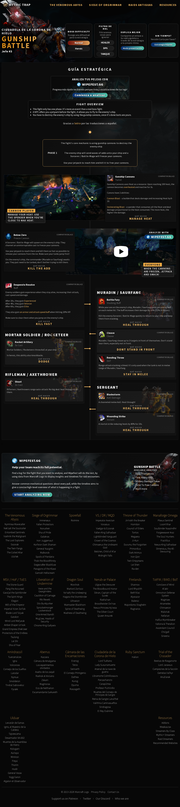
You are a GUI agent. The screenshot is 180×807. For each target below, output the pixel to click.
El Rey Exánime (105, 711)
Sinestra (165, 636)
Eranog (75, 660)
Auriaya (15, 752)
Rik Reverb (45, 599)
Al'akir (165, 588)
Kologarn (14, 748)
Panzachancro (105, 680)
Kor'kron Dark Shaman (45, 544)
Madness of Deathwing (75, 613)
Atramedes (165, 603)
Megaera (135, 536)
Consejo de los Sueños (14, 669)
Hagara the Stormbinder (75, 596)
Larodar (15, 673)
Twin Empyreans (135, 560)
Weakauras (165, 726)
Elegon (14, 600)
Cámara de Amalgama (45, 661)
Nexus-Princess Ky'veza (105, 607)
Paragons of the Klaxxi (45, 568)
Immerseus (45, 520)
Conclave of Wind (165, 584)
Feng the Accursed (15, 588)
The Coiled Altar (15, 552)
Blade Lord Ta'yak (15, 613)
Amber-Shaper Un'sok (14, 625)
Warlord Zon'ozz (75, 588)
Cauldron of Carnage (44, 595)
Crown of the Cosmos (105, 540)
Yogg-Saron (14, 777)
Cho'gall (165, 631)
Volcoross (15, 665)
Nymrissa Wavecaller (14, 524)
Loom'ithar (165, 524)
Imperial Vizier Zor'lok (14, 608)
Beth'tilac (135, 592)
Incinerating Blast (116, 206)
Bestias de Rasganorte (165, 660)
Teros (75, 665)
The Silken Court (105, 611)
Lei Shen (135, 564)
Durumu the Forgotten (135, 544)
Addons (165, 722)
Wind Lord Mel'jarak (15, 621)
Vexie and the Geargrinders (44, 590)
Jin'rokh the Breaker (135, 520)
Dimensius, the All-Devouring (165, 550)
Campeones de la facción (165, 669)
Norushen (45, 528)
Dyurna (75, 685)
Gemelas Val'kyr (165, 673)
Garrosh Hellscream (45, 572)
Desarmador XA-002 (14, 737)
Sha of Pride (45, 532)
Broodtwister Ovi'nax (105, 603)
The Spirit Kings (14, 596)
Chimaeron (165, 607)
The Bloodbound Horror (105, 588)
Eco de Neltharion (45, 688)
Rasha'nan (105, 599)
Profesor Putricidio (105, 688)
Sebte (77, 123)
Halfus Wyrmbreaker (165, 619)
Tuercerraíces (14, 657)
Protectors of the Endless (14, 633)
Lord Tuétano (105, 660)
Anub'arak (165, 677)
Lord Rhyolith (135, 588)
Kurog (75, 681)
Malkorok (45, 552)
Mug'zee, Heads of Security (45, 620)
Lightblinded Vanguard (105, 536)
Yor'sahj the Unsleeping (74, 592)
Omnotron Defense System (165, 594)
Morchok (74, 584)
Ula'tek (14, 556)
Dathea (75, 677)
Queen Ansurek (105, 615)
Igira (15, 661)
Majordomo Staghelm (135, 604)
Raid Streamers (165, 739)
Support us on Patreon (64, 798)
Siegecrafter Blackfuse (45, 564)
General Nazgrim (45, 548)
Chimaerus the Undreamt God (105, 546)
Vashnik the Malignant (15, 536)
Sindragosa (105, 707)
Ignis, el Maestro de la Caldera (15, 728)
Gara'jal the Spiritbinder (14, 592)
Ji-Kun (135, 540)
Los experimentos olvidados (45, 666)
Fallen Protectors (44, 524)
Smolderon (14, 681)
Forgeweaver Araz (165, 532)
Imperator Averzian (105, 520)
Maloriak (165, 611)
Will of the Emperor (14, 604)
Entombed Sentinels (15, 532)
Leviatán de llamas (14, 722)
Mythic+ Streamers (165, 734)
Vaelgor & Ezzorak (105, 528)
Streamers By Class (165, 731)
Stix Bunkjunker (45, 603)
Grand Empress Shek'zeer (14, 629)
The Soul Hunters (165, 536)
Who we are (122, 798)
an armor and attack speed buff (35, 312)
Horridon (135, 524)
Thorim (14, 765)
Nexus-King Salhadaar (165, 544)
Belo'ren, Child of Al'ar (105, 551)
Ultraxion (75, 600)
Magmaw (165, 599)
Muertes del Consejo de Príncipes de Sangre (105, 693)
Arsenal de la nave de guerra (105, 670)
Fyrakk (14, 689)
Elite (26, 306)
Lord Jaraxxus (165, 665)
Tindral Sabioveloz (14, 685)
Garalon (15, 616)
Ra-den (135, 568)
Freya (14, 760)
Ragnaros (135, 608)
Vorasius (105, 524)
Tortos (135, 532)
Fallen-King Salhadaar (105, 532)
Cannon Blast (113, 198)
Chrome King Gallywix (45, 625)
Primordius (135, 548)
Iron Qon (135, 556)
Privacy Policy (98, 792)
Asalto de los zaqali (45, 672)
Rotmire (75, 520)
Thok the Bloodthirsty (45, 560)
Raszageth (75, 689)
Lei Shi (14, 641)
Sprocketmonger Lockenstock (45, 609)
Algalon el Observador (15, 781)
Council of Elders (135, 528)
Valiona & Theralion (165, 623)
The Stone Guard (14, 584)
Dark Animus (135, 552)
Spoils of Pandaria (45, 556)
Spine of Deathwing (75, 608)
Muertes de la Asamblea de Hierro (15, 743)
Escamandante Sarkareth (44, 692)
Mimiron (15, 757)
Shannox (135, 584)
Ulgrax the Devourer (105, 584)
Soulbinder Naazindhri (165, 528)
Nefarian (165, 615)
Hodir (15, 769)
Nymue (14, 677)
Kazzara (45, 657)
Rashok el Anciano (45, 676)
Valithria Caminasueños (105, 703)
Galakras (44, 536)
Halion (135, 657)
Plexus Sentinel (165, 520)
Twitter (87, 798)
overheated (129, 187)
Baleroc (135, 600)
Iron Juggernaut (45, 540)
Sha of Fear (14, 645)
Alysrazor (135, 596)
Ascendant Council (165, 628)
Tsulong (15, 637)
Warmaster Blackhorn (75, 604)
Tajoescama (15, 733)
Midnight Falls (105, 555)
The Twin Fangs (14, 548)
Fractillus (165, 540)
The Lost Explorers (14, 540)
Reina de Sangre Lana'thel (105, 699)
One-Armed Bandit (45, 614)
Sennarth (74, 669)
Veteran (28, 303)
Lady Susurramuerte (105, 665)
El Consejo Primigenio (75, 673)
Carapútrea (105, 683)
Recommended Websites (165, 743)
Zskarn (44, 680)
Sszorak (15, 544)
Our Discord (103, 798)
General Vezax (15, 773)
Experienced (30, 300)
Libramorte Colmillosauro (105, 675)
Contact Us (113, 792)
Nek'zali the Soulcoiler (15, 528)
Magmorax (45, 684)
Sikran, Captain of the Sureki (105, 594)
